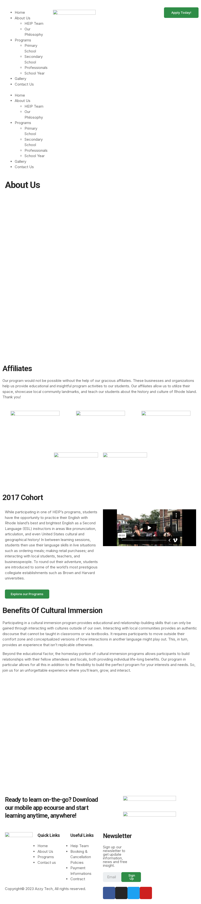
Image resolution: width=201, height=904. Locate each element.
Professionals (36, 67)
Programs (23, 40)
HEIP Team (34, 23)
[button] (26, 90)
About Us (22, 18)
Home (20, 12)
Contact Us (24, 84)
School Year (35, 73)
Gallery (20, 78)
